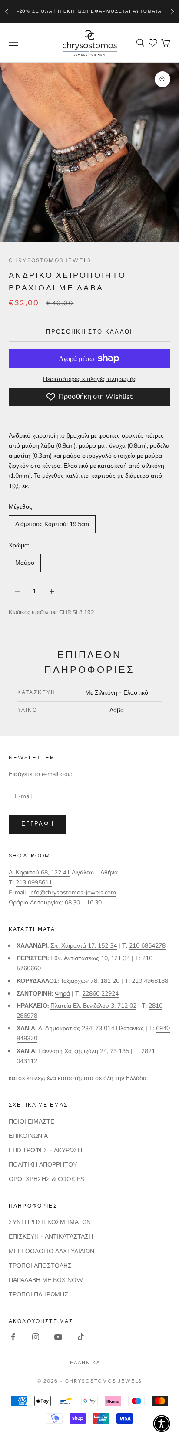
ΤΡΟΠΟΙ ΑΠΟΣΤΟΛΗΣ (40, 1266)
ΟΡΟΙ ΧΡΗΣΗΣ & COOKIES (46, 1179)
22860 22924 (100, 993)
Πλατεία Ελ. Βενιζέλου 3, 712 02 (93, 1006)
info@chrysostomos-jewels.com (72, 892)
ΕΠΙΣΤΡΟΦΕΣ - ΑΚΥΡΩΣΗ (45, 1150)
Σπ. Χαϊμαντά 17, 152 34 (83, 946)
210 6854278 (147, 946)
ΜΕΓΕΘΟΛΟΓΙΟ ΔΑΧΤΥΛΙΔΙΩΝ (51, 1251)
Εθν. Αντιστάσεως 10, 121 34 (90, 958)
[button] (161, 1423)
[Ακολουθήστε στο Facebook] (13, 1337)
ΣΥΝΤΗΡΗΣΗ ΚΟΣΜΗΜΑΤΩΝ (50, 1222)
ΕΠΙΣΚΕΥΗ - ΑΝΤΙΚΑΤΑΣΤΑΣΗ (51, 1236)
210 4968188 (150, 981)
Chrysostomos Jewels (50, 260)
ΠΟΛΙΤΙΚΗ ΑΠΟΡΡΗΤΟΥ (43, 1165)
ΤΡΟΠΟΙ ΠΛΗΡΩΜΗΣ (38, 1294)
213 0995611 (34, 882)
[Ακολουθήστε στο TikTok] (80, 1337)
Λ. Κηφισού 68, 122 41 (39, 872)
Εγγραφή (37, 824)
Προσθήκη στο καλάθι (89, 332)
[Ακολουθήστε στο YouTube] (58, 1337)
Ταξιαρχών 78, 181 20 (89, 981)
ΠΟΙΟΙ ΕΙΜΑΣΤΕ (31, 1121)
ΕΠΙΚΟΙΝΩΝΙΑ (28, 1136)
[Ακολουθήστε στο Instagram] (35, 1337)
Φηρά (62, 993)
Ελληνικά (85, 1363)
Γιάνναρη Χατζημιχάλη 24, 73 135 (83, 1051)
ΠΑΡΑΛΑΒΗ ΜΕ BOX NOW (46, 1280)
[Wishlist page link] (153, 42)
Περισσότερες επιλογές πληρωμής (89, 379)
